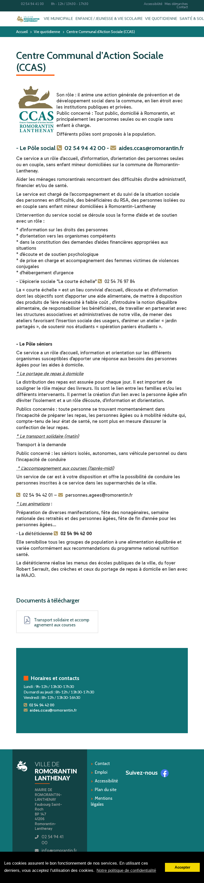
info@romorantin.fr (59, 850)
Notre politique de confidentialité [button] (126, 870)
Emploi (101, 772)
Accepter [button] (182, 867)
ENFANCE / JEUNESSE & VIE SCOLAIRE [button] (109, 19)
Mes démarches (176, 4)
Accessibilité (153, 4)
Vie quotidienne (47, 31)
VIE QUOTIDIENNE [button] (161, 19)
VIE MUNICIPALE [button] (58, 19)
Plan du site (105, 789)
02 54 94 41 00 (31, 4)
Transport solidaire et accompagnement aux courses (61, 622)
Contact (182, 7)
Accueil (22, 31)
